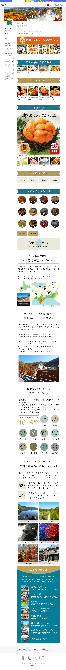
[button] (63, 3)
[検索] (48, 5)
